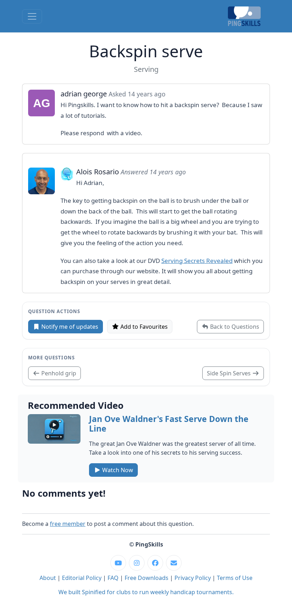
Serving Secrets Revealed (197, 261)
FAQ (113, 578)
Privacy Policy (192, 578)
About (48, 578)
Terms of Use (234, 578)
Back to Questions (234, 327)
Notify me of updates (69, 327)
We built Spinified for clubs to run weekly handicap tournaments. (146, 592)
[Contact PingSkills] (174, 563)
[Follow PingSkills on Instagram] (137, 563)
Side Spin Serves (229, 373)
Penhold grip (58, 373)
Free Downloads (146, 578)
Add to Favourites (143, 327)
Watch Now (117, 470)
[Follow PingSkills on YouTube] (118, 563)
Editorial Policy (81, 578)
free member (67, 524)
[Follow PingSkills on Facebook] (155, 563)
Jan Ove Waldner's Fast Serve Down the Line (169, 423)
